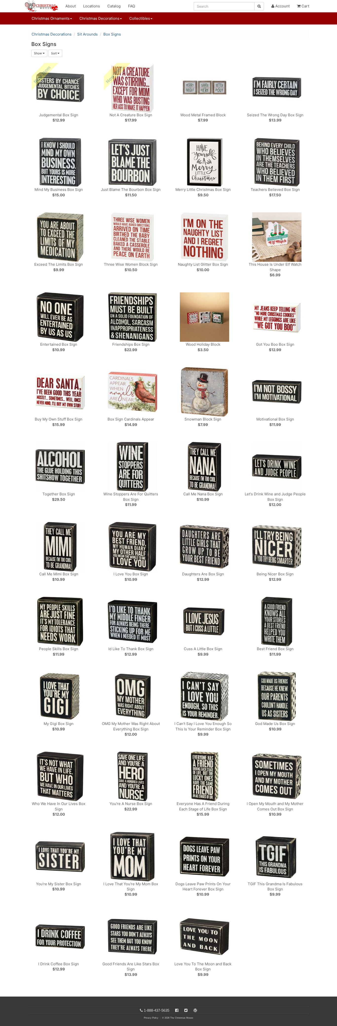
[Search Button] (259, 6)
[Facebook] (176, 1010)
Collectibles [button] (139, 18)
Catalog (114, 6)
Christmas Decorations (52, 34)
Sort (54, 53)
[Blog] (195, 1010)
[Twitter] (185, 1010)
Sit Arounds (87, 34)
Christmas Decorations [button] (99, 18)
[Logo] (43, 6)
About (70, 6)
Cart (304, 6)
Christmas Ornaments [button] (51, 18)
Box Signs (112, 34)
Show (38, 53)
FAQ (131, 6)
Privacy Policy (151, 1018)
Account (282, 6)
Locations (91, 6)
